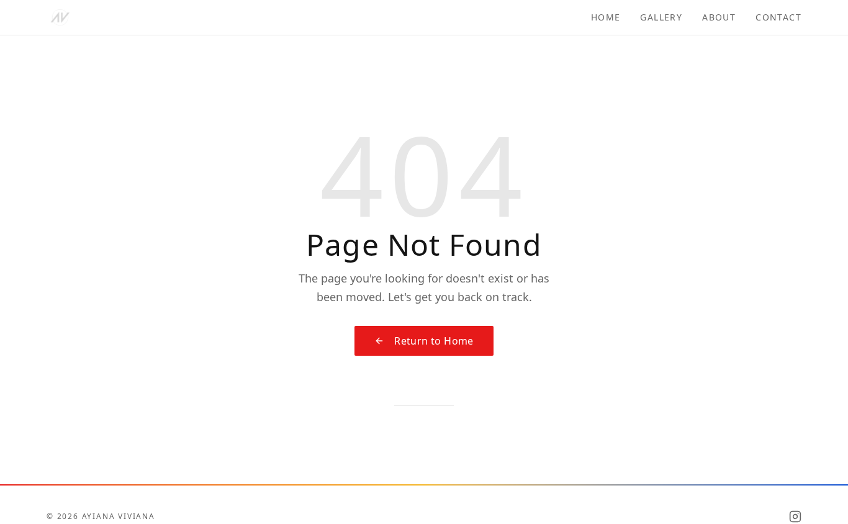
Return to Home (434, 341)
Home (606, 17)
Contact (778, 17)
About (719, 17)
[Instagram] (795, 516)
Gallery (661, 17)
